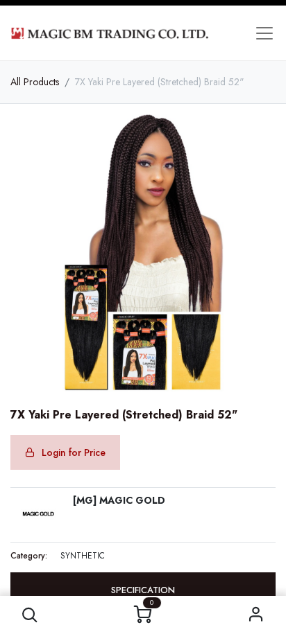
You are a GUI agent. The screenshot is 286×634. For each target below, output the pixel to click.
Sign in (255, 615)
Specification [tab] (143, 590)
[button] (30, 615)
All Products (34, 82)
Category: (28, 555)
